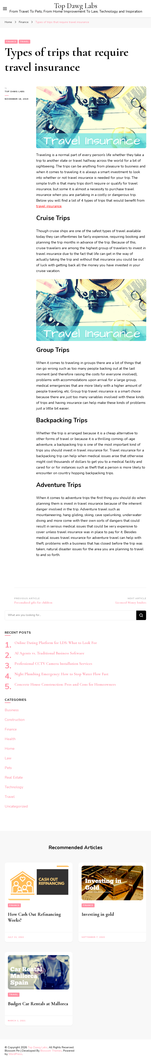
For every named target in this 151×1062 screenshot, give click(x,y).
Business (12, 710)
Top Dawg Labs (75, 5)
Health (10, 739)
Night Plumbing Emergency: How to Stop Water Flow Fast (61, 674)
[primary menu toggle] (5, 8)
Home (10, 748)
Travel (24, 41)
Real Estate (14, 777)
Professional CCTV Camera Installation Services (53, 663)
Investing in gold (98, 914)
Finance (11, 41)
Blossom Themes (51, 1051)
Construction (15, 719)
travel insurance (49, 206)
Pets (8, 767)
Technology (14, 787)
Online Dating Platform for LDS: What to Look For (56, 642)
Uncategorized (16, 806)
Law (8, 758)
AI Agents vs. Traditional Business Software (49, 653)
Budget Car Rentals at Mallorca (38, 1004)
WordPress (15, 1054)
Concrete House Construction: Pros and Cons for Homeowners (65, 684)
